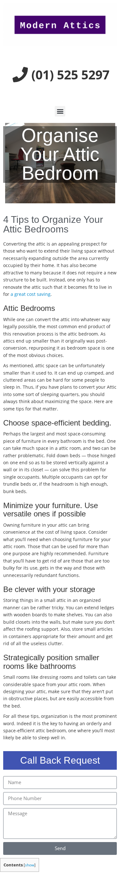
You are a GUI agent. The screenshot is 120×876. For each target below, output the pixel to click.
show (29, 865)
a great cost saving (31, 294)
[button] (60, 111)
